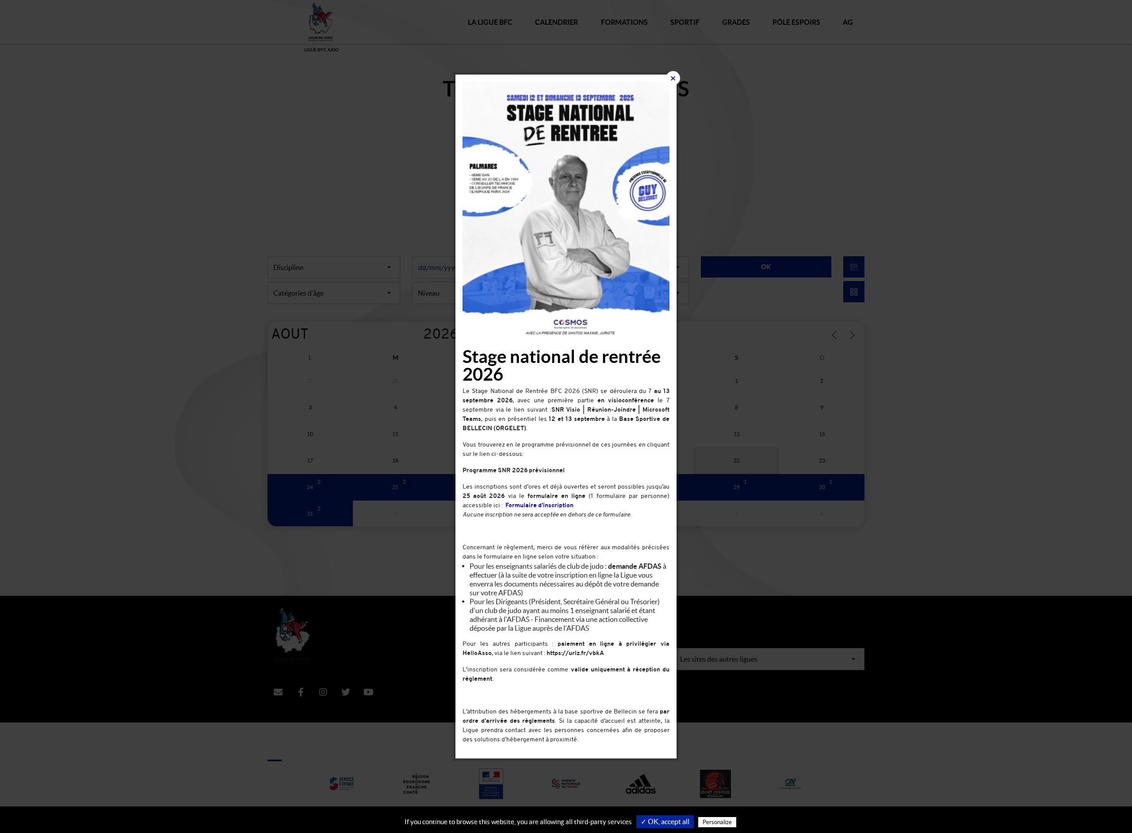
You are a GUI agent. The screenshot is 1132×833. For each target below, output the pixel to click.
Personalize (717, 822)
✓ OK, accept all (665, 821)
